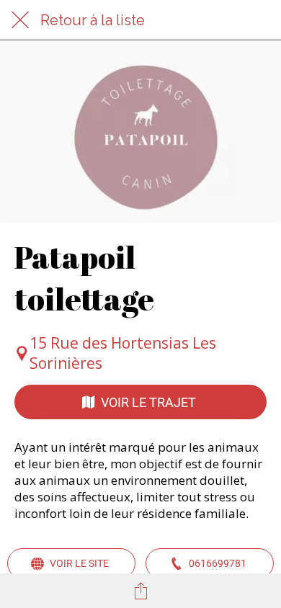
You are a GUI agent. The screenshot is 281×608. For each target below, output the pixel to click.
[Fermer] (20, 20)
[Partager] (140, 590)
